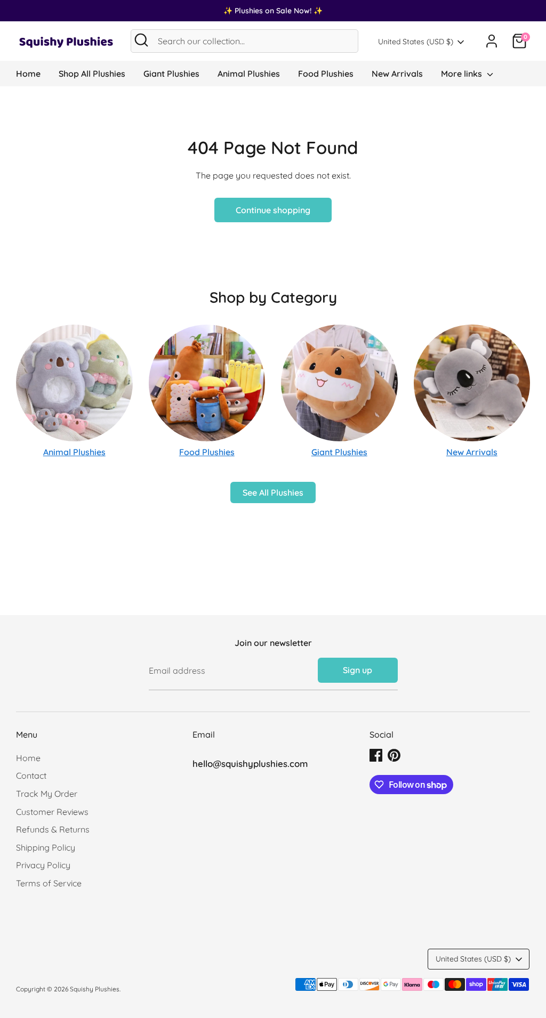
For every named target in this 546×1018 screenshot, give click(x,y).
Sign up (357, 670)
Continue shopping (273, 210)
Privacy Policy (43, 865)
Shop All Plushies (92, 73)
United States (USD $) (415, 41)
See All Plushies (273, 492)
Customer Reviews (52, 811)
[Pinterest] (394, 755)
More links (462, 73)
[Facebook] (376, 755)
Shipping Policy (45, 847)
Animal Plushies (249, 73)
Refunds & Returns (53, 829)
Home (28, 73)
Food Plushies (326, 73)
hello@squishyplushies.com (250, 763)
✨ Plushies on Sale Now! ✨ (273, 10)
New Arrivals (397, 73)
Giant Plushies (171, 73)
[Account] (491, 41)
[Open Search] (141, 40)
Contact (31, 775)
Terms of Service (49, 883)
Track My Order (46, 793)
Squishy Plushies (94, 989)
